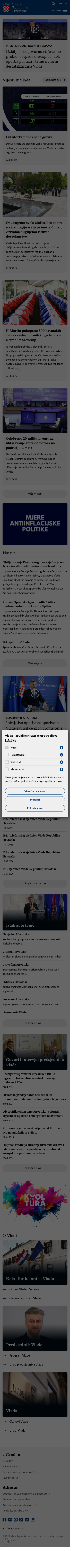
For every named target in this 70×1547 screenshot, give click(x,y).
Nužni (14, 747)
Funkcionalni (17, 754)
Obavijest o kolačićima (26, 781)
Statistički (16, 762)
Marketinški (17, 769)
